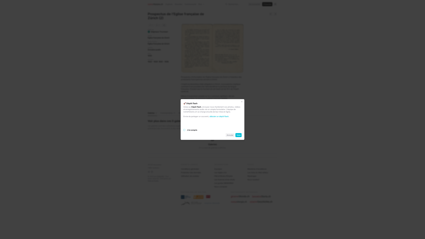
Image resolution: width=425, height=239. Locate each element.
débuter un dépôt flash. (219, 116)
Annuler (230, 135)
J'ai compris (192, 130)
